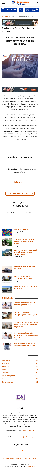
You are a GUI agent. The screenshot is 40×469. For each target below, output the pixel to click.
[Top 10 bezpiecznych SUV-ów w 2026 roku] (7, 269)
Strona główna (6, 16)
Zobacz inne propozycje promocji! (20, 193)
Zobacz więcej (31, 466)
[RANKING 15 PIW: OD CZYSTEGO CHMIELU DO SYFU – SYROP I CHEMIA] (7, 279)
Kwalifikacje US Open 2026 (22, 229)
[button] (3, 3)
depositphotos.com (27, 430)
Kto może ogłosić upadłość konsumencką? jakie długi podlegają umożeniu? (26, 335)
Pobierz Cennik (20, 182)
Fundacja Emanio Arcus (29, 458)
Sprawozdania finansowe (15, 461)
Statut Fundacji (28, 461)
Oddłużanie (7, 298)
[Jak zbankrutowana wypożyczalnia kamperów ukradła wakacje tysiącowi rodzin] (7, 252)
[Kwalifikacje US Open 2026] (7, 232)
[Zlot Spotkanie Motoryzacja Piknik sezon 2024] (7, 289)
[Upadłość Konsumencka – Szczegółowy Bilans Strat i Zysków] (7, 315)
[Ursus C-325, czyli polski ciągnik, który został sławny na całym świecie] (7, 242)
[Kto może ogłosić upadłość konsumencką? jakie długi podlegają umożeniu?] (7, 335)
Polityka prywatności (8, 458)
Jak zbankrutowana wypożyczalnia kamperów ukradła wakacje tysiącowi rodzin (25, 252)
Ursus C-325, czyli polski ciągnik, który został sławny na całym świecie (24, 242)
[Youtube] (23, 451)
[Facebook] (17, 451)
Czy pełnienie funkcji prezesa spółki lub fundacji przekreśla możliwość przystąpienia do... (26, 325)
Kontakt (18, 458)
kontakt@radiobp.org (25, 437)
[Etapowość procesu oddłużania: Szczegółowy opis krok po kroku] (7, 346)
